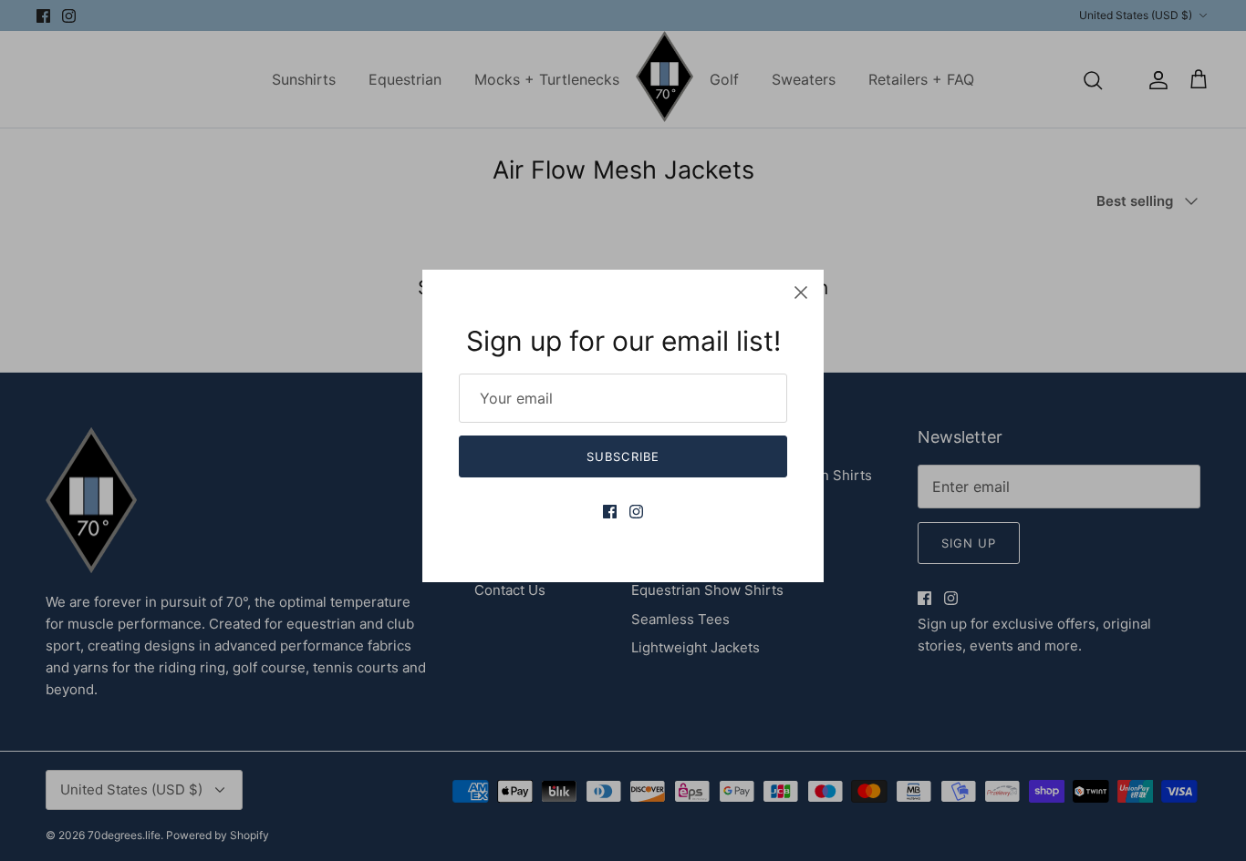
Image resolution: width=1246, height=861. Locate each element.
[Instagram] (636, 511)
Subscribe (623, 456)
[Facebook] (610, 511)
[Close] (801, 292)
